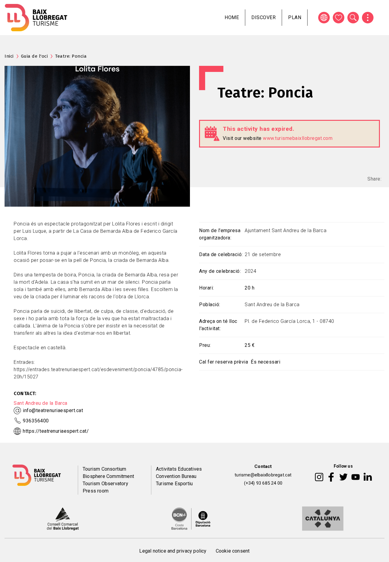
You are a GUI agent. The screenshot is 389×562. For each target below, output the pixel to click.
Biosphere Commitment (108, 476)
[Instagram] (319, 476)
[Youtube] (355, 476)
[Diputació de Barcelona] (191, 518)
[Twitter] (343, 476)
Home (232, 17)
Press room (95, 491)
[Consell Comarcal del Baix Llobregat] (63, 518)
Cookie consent (233, 551)
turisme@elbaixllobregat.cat (263, 475)
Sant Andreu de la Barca (40, 403)
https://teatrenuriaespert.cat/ (56, 431)
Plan (294, 17)
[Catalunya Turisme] (322, 518)
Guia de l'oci (34, 56)
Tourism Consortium (104, 469)
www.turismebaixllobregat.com (297, 138)
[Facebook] (331, 476)
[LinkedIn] (367, 476)
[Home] (36, 17)
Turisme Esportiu (174, 483)
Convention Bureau (176, 476)
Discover (263, 17)
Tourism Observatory (105, 483)
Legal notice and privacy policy (172, 551)
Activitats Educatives (179, 469)
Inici (9, 56)
